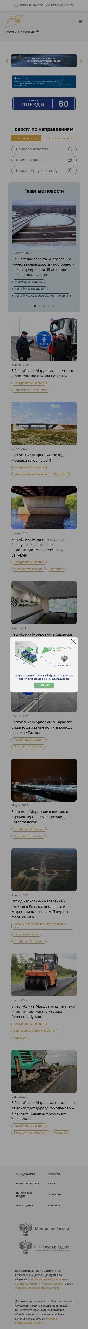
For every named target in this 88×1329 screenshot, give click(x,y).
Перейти (44, 685)
